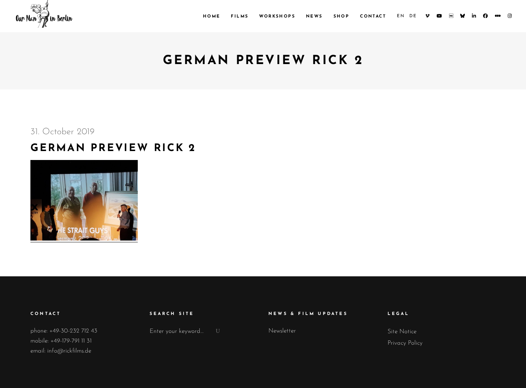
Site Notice (402, 332)
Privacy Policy (405, 343)
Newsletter (282, 331)
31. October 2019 (62, 131)
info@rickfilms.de (69, 351)
